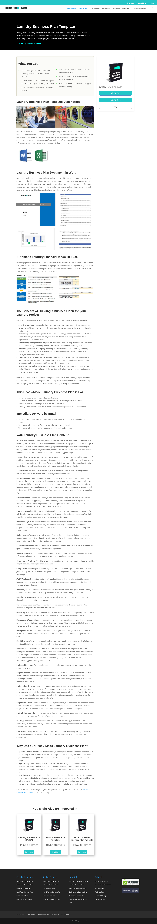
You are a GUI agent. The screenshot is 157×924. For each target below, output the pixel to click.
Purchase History (141, 3)
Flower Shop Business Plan (77, 888)
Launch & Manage (101, 896)
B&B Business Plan (49, 888)
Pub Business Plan (22, 896)
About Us (20, 914)
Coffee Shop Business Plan (24, 881)
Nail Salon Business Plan (24, 899)
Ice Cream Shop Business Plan (78, 881)
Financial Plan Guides (101, 8)
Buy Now (29, 852)
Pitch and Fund (99, 892)
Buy (115, 107)
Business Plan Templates (77, 8)
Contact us (31, 914)
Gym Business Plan (49, 896)
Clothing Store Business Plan (78, 892)
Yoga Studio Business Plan (51, 881)
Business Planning (121, 8)
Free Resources (140, 8)
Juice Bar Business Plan (76, 885)
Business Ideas (100, 888)
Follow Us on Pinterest (61, 914)
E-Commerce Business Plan (51, 899)
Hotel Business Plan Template (55, 838)
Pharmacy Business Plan (76, 896)
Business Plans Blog (101, 881)
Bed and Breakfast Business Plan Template (82, 838)
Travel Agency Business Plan (52, 892)
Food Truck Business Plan (24, 892)
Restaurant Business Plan (24, 885)
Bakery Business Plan (23, 888)
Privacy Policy (43, 914)
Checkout (130, 3)
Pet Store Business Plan (50, 885)
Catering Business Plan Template (29, 838)
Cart (152, 3)
